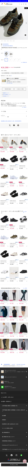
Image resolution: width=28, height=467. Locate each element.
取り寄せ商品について (7, 94)
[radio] (6, 54)
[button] (14, 23)
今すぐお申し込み (9, 83)
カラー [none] (2, 53)
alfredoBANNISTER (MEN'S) (8, 45)
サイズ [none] (2, 59)
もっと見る (24, 107)
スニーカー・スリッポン (21, 364)
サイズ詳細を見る (24, 62)
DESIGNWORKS (6, 44)
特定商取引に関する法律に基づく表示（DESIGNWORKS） (11, 121)
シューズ (13, 364)
